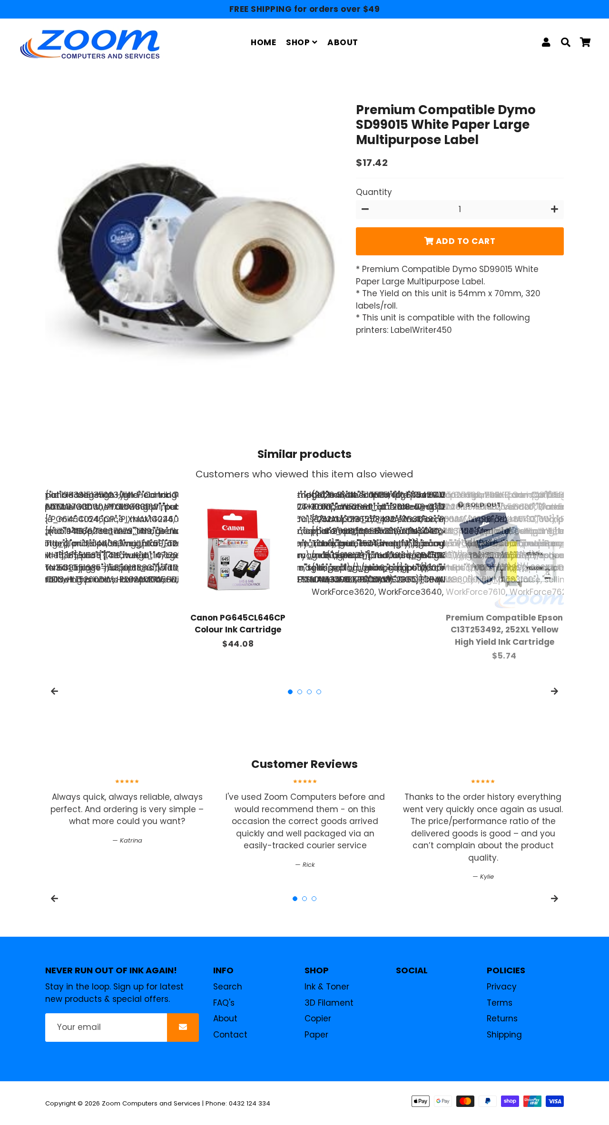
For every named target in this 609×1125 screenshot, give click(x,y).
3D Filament (329, 1003)
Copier (317, 1018)
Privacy (502, 986)
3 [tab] (309, 691)
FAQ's (224, 1003)
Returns (502, 1018)
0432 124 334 (249, 1103)
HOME (263, 42)
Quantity (374, 192)
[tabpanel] (237, 569)
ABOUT (342, 42)
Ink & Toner (326, 986)
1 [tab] (290, 691)
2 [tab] (299, 691)
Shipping (504, 1034)
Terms (499, 1003)
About (225, 1018)
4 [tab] (318, 691)
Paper (316, 1034)
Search (227, 986)
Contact (230, 1034)
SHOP (299, 42)
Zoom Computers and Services (151, 1103)
